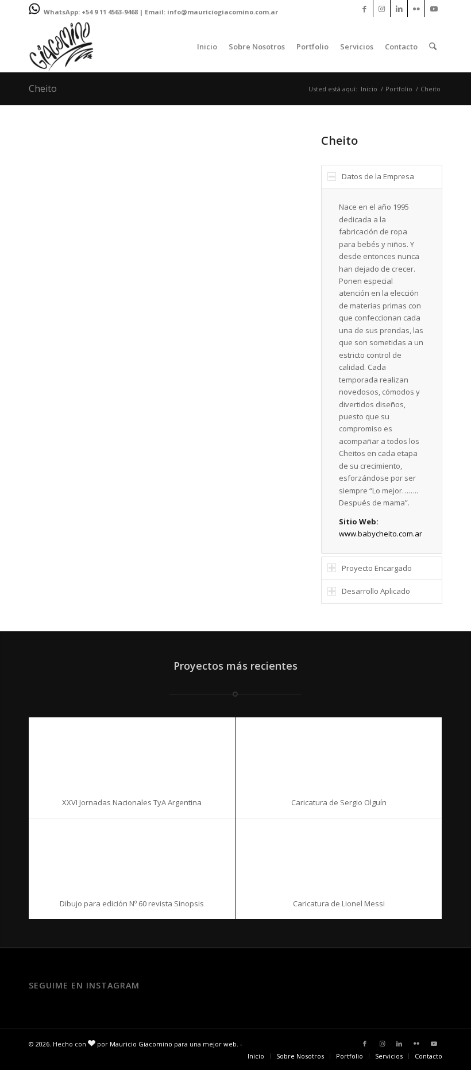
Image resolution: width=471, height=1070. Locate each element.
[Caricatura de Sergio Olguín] (338, 752)
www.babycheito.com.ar (380, 533)
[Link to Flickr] (416, 8)
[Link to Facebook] (364, 8)
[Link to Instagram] (381, 8)
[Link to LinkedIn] (399, 8)
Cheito (43, 88)
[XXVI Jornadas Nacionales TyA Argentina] (132, 752)
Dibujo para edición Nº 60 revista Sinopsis (132, 903)
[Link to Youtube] (433, 8)
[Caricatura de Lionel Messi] (338, 853)
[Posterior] (270, 237)
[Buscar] (432, 46)
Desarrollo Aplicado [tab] (376, 591)
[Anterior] (54, 237)
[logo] (61, 46)
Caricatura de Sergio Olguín (339, 802)
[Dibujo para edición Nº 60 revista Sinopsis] (132, 853)
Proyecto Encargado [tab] (377, 568)
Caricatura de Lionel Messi (339, 903)
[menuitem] (207, 46)
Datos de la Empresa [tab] (378, 176)
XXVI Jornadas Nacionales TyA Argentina (132, 802)
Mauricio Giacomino (141, 1044)
